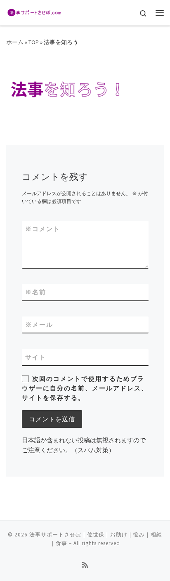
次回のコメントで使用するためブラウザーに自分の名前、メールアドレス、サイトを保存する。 (85, 388)
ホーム (15, 42)
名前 (35, 291)
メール (39, 324)
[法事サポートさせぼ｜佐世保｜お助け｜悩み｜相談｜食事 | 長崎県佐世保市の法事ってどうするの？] (34, 11)
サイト (35, 357)
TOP (33, 42)
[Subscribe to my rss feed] (85, 565)
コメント (42, 228)
